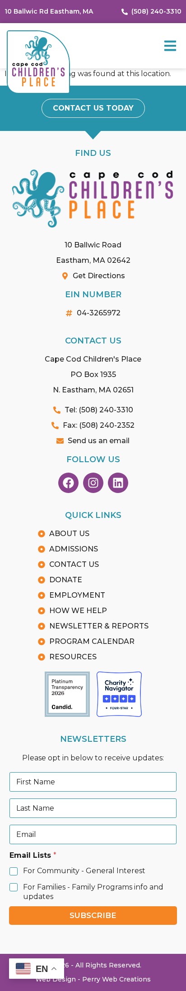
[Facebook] (68, 483)
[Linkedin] (118, 483)
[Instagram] (93, 483)
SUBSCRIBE (93, 915)
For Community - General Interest (84, 870)
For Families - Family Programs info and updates (93, 892)
